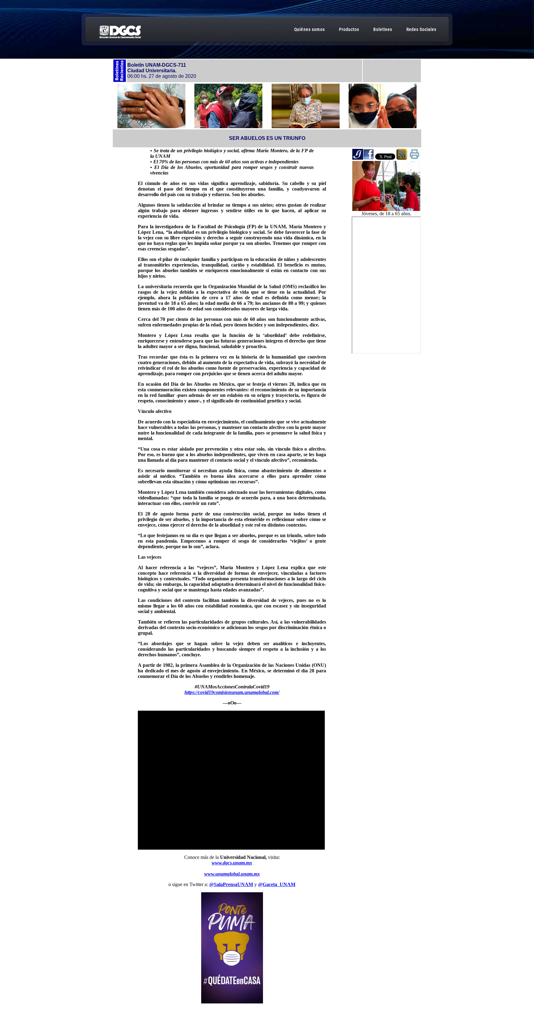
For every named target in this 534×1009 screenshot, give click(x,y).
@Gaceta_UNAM (276, 884)
